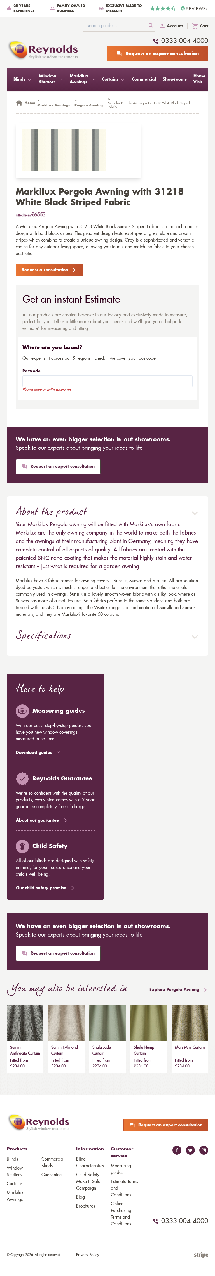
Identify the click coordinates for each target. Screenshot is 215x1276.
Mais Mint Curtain (190, 1048)
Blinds (12, 1159)
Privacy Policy (87, 1255)
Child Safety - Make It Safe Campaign (89, 1181)
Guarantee (51, 1175)
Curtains (14, 1184)
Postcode (31, 371)
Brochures (85, 1206)
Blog (80, 1197)
